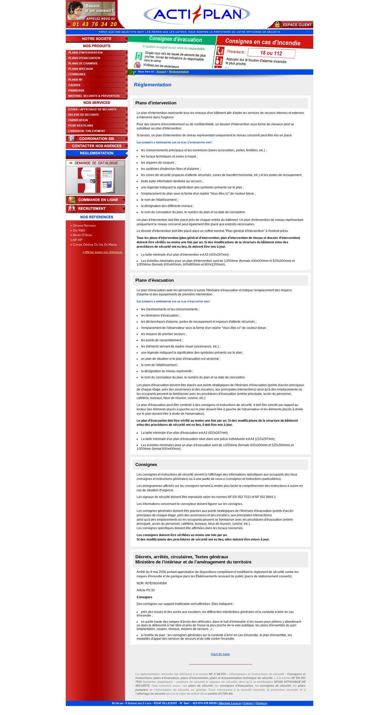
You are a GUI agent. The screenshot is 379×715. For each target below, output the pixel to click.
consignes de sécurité (275, 685)
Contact (248, 703)
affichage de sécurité (151, 693)
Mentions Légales (230, 703)
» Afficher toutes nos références (102, 252)
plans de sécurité (200, 685)
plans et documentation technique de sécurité (241, 677)
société (220, 693)
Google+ (261, 703)
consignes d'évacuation (236, 685)
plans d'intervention (194, 677)
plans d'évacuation (166, 677)
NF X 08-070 (217, 674)
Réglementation (179, 71)
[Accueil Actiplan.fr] (197, 27)
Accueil (161, 71)
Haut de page (220, 654)
